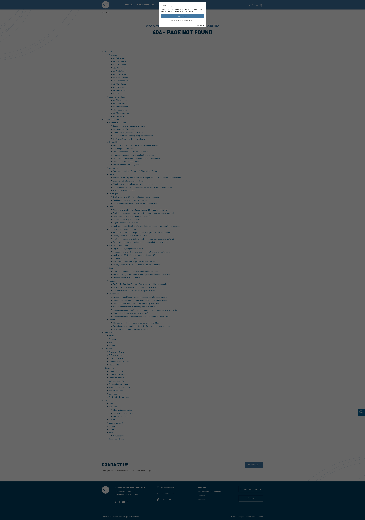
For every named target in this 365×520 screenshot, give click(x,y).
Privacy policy (200, 25)
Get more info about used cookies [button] (181, 21)
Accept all (182, 16)
